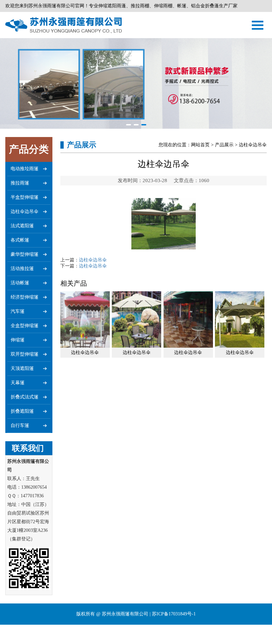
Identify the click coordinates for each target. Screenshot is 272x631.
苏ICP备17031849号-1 (174, 613)
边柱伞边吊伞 (93, 259)
